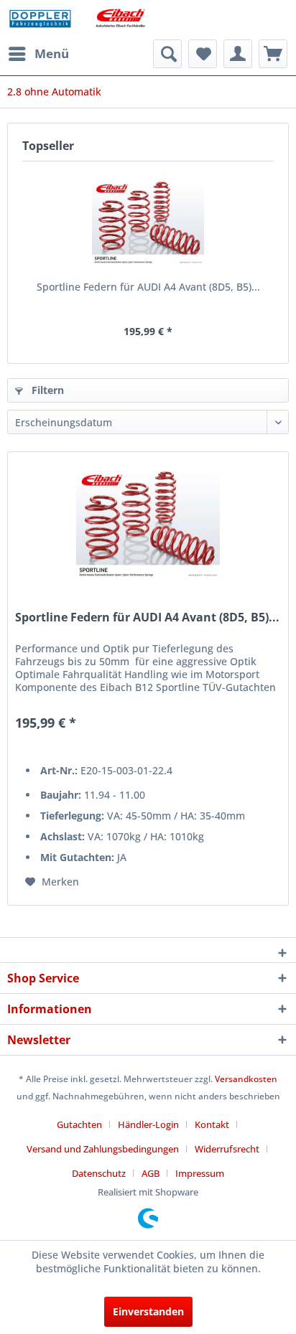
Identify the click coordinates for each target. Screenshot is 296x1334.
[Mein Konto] (237, 53)
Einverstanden (148, 1311)
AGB (150, 1173)
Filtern (46, 390)
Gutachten (79, 1124)
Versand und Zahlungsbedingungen (103, 1148)
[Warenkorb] (273, 53)
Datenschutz (99, 1173)
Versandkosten (246, 1079)
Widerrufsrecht (227, 1148)
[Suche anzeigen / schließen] (167, 53)
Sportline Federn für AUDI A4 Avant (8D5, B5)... (148, 286)
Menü (51, 53)
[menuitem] (38, 53)
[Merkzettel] (202, 53)
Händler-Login (148, 1124)
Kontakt (212, 1124)
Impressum (199, 1173)
